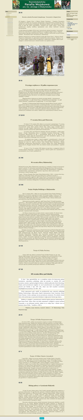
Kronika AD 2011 (10, 27)
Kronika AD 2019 (10, 18)
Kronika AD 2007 (10, 34)
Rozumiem (42, 418)
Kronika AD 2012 (10, 30)
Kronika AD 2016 (10, 22)
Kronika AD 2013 (10, 26)
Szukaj (68, 34)
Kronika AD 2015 (10, 23)
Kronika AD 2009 (10, 31)
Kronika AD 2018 (10, 19)
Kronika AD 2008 (10, 32)
